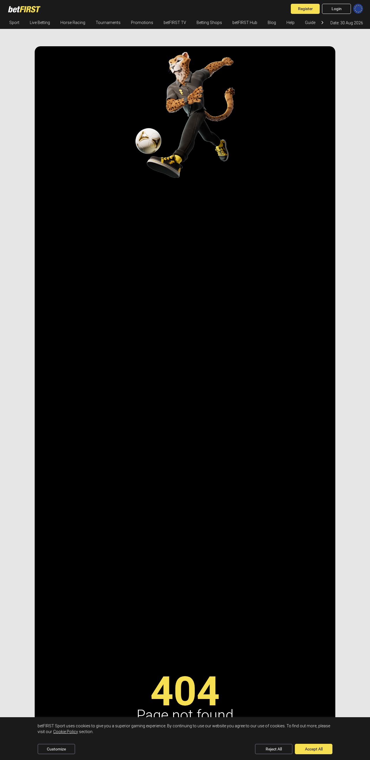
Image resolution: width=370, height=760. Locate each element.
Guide (310, 22)
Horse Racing (72, 22)
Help (290, 22)
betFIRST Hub (244, 22)
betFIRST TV (175, 22)
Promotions (142, 22)
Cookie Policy (65, 731)
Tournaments (108, 22)
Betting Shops (209, 22)
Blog (272, 22)
